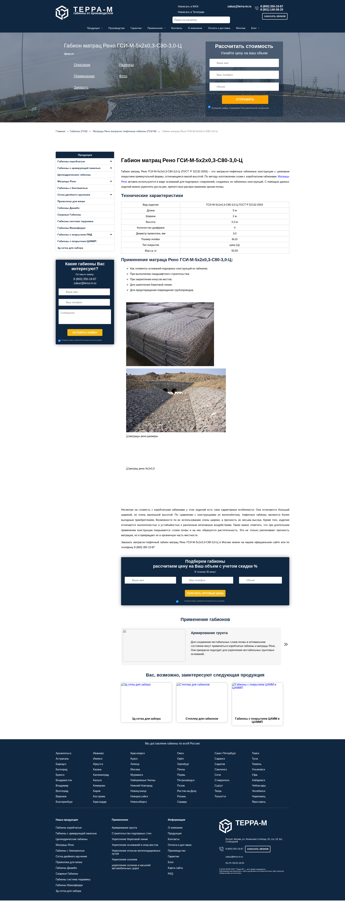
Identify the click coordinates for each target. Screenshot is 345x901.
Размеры (126, 65)
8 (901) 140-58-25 (271, 9)
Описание (82, 65)
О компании (195, 28)
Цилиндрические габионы (74, 174)
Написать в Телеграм (191, 11)
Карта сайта (175, 867)
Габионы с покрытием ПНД (75, 234)
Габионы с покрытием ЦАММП (77, 241)
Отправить (245, 99)
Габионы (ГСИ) (79, 131)
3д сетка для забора (70, 247)
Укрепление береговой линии (130, 839)
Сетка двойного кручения (74, 194)
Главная (60, 131)
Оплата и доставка (219, 28)
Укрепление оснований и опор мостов (135, 844)
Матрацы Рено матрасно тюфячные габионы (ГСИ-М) (125, 131)
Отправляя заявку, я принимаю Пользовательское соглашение (240, 108)
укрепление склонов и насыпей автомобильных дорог (131, 867)
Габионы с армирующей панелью (79, 168)
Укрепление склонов (124, 859)
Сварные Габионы (69, 214)
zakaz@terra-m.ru (239, 6)
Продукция (93, 28)
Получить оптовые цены (205, 593)
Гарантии (136, 28)
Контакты (176, 28)
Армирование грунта (209, 633)
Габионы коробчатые (71, 161)
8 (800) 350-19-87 (271, 6)
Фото (123, 76)
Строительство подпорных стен (131, 833)
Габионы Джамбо (69, 208)
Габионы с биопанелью (73, 188)
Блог (254, 28)
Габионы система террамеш (75, 221)
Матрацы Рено (67, 181)
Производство (116, 28)
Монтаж (240, 28)
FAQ (170, 873)
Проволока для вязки (71, 201)
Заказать (81, 87)
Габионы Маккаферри (72, 227)
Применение (155, 28)
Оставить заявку (84, 332)
